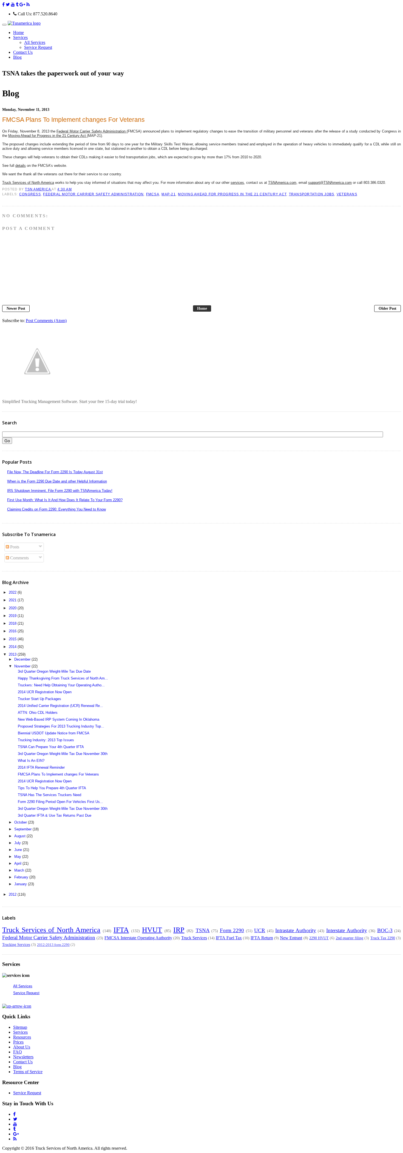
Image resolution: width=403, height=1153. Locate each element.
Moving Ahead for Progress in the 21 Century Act (232, 194)
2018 (13, 623)
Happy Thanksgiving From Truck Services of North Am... (63, 678)
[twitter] (8, 4)
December (23, 659)
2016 (13, 631)
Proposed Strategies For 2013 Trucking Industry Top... (61, 726)
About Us (21, 1047)
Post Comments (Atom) (46, 320)
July (18, 843)
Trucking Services (16, 944)
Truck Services (194, 937)
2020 (13, 608)
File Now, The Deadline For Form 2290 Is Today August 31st (55, 472)
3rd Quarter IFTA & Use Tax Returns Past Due (54, 815)
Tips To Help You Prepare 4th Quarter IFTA (52, 788)
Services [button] (20, 37)
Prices (18, 1042)
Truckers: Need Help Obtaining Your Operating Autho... (61, 685)
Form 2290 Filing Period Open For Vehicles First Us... (60, 802)
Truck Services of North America (51, 930)
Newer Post (16, 308)
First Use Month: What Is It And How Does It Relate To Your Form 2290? (65, 500)
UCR (259, 930)
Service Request (38, 47)
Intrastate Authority (295, 930)
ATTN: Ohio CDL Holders (38, 713)
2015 (13, 639)
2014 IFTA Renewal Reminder (41, 767)
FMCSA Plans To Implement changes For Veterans (58, 774)
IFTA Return (262, 937)
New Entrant (291, 937)
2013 (13, 654)
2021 (13, 600)
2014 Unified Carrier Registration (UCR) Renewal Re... (60, 706)
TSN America (38, 189)
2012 (13, 894)
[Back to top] (16, 1006)
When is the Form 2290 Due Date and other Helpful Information (57, 481)
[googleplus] (22, 4)
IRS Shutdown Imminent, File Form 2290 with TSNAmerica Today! (59, 491)
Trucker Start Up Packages (39, 699)
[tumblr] (17, 4)
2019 (13, 616)
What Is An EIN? (31, 761)
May (18, 857)
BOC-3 (385, 930)
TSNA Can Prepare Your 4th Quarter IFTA (51, 747)
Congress (30, 194)
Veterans (347, 194)
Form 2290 (232, 930)
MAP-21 (168, 194)
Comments (19, 558)
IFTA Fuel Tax (229, 937)
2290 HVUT (319, 938)
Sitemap (20, 1027)
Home (18, 32)
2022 (13, 592)
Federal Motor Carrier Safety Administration (93, 194)
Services (20, 1032)
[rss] (28, 4)
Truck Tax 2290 (382, 938)
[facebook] (3, 4)
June (18, 850)
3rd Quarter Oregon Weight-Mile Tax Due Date (54, 671)
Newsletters (23, 1057)
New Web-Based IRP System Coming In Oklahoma (58, 719)
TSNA (203, 930)
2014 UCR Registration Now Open (45, 692)
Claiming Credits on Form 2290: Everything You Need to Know (56, 509)
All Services (34, 42)
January (21, 884)
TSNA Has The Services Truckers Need (49, 795)
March (19, 870)
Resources (22, 1037)
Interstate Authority (346, 930)
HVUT (152, 930)
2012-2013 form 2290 (53, 945)
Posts (14, 547)
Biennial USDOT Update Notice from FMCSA (53, 733)
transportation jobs (311, 194)
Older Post (387, 308)
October (21, 822)
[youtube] (13, 4)
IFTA (121, 930)
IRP (178, 930)
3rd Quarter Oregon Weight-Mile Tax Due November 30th (62, 754)
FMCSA (152, 194)
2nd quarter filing (349, 938)
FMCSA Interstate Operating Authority (138, 937)
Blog (17, 57)
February (21, 877)
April (18, 863)
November (23, 666)
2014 (13, 647)
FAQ (17, 1052)
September (23, 829)
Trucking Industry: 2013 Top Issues (46, 740)
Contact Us (23, 52)
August (20, 836)
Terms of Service (27, 1071)
